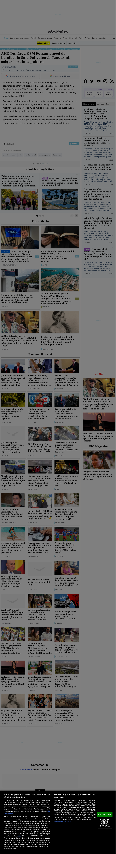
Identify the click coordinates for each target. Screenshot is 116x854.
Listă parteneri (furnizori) (63, 821)
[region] (58, 822)
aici (19, 836)
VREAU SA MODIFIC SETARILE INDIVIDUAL (105, 823)
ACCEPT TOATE (104, 814)
